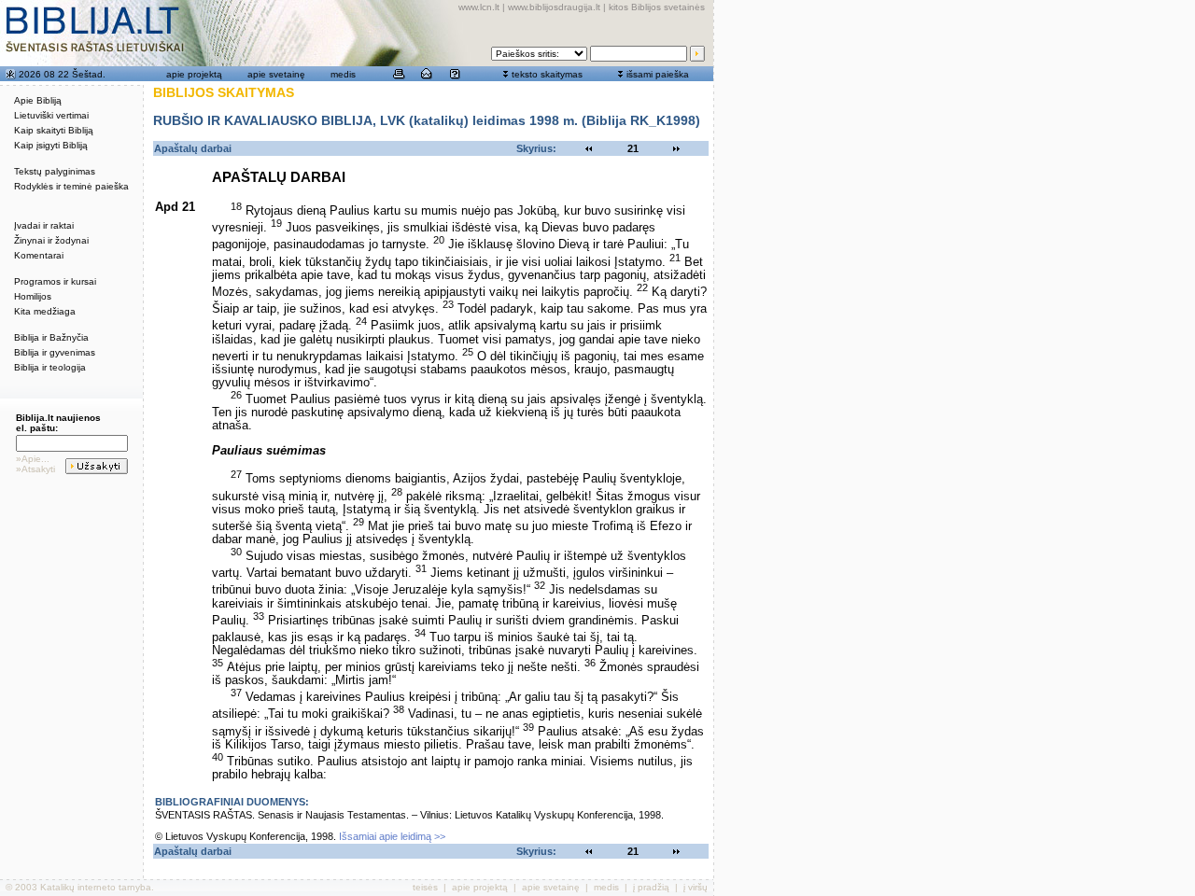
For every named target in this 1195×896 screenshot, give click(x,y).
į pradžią (651, 887)
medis (343, 74)
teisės (425, 887)
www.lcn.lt (478, 7)
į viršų (695, 887)
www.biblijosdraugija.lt (554, 7)
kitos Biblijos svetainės (657, 7)
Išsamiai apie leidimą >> (392, 836)
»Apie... (32, 459)
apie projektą (194, 74)
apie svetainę (276, 74)
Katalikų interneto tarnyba (95, 887)
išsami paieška (657, 74)
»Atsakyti (35, 469)
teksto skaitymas (547, 74)
